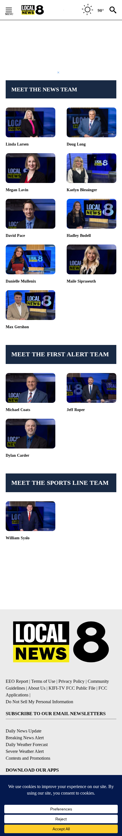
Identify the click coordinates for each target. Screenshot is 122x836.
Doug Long (76, 144)
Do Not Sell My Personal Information (39, 701)
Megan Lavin (17, 190)
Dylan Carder (17, 455)
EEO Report (17, 681)
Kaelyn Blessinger (82, 190)
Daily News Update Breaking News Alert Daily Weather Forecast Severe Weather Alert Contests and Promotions (28, 744)
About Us (36, 688)
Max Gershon (17, 327)
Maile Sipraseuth (81, 281)
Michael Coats (18, 410)
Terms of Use (43, 681)
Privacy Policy (71, 681)
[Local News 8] (40, 10)
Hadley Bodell (79, 235)
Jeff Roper (76, 410)
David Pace (15, 235)
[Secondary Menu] (13, 10)
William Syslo (18, 538)
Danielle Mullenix (21, 281)
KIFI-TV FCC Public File (72, 688)
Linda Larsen (17, 144)
